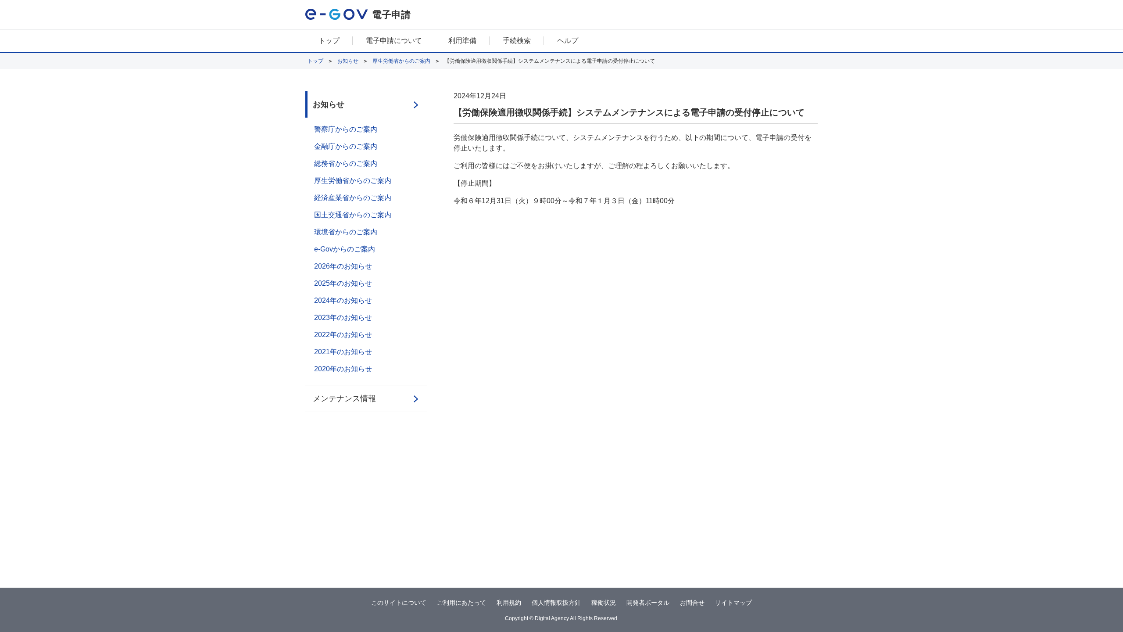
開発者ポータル (647, 602)
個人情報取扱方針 (556, 602)
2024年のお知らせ (343, 300)
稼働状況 (603, 602)
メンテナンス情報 (344, 398)
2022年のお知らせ (343, 334)
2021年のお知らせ (343, 352)
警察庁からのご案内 (345, 129)
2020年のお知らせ (343, 369)
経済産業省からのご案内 (352, 197)
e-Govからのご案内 (344, 249)
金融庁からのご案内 (345, 146)
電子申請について (394, 40)
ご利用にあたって (461, 602)
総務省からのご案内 (345, 163)
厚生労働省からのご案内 (401, 61)
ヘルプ (567, 40)
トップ (329, 40)
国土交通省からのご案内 (352, 215)
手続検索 (517, 40)
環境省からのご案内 (345, 232)
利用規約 (509, 602)
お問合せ (692, 602)
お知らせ (347, 61)
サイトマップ (733, 602)
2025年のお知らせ (343, 283)
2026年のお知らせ (343, 266)
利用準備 (462, 40)
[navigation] (561, 41)
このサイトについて (398, 602)
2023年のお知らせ (343, 317)
